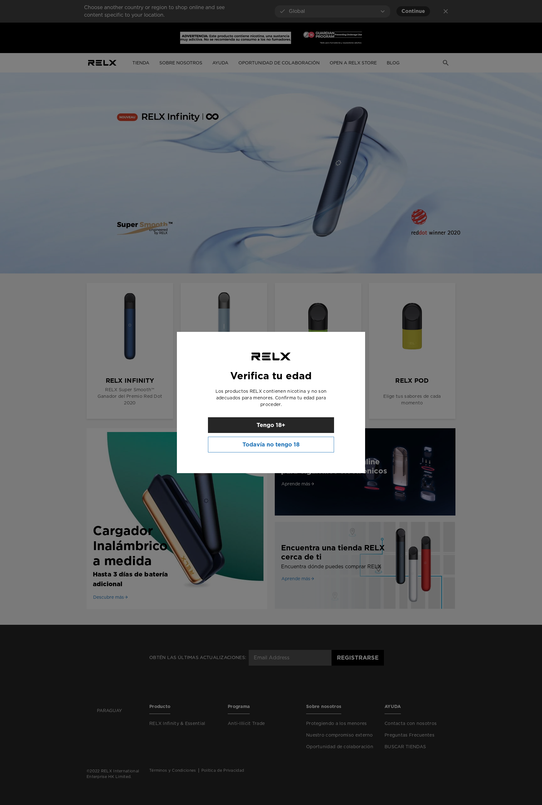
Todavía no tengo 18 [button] (271, 444)
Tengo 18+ (271, 425)
